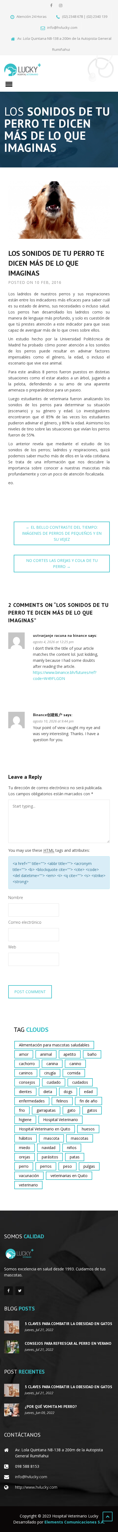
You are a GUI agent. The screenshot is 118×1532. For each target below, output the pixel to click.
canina (52, 1063)
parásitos (50, 1156)
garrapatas (46, 1110)
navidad (48, 1147)
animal (46, 1054)
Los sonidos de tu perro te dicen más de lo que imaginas (56, 263)
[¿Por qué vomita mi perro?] (11, 1410)
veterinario (28, 1184)
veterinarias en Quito (69, 1175)
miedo (24, 1147)
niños (72, 1147)
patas (75, 1156)
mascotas (79, 1138)
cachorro (27, 1063)
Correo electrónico (24, 922)
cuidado (54, 1082)
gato (71, 1110)
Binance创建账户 (47, 714)
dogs (68, 1091)
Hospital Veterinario (60, 1119)
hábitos (25, 1138)
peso (67, 1166)
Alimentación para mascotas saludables (54, 1045)
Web (12, 947)
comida (73, 1073)
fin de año (88, 1101)
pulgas (89, 1166)
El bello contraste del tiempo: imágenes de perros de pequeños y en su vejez (62, 533)
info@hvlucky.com (31, 1476)
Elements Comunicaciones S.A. (74, 1522)
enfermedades (32, 1101)
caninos (26, 1073)
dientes (25, 1091)
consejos (27, 1082)
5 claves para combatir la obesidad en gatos (68, 1323)
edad (88, 1091)
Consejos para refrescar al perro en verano (68, 1343)
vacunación (29, 1175)
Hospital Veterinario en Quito (44, 1129)
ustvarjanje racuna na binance (60, 635)
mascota (51, 1138)
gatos (92, 1110)
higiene (25, 1119)
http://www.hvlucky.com (36, 1487)
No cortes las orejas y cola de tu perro (62, 563)
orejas (24, 1156)
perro (24, 1166)
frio (22, 1110)
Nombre (15, 897)
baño (92, 1054)
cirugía (50, 1073)
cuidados (80, 1082)
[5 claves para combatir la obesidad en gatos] (11, 1327)
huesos (88, 1129)
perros (46, 1166)
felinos (62, 1101)
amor (24, 1054)
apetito (69, 1054)
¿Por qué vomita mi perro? (51, 1406)
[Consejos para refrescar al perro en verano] (11, 1346)
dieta (47, 1091)
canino (75, 1063)
